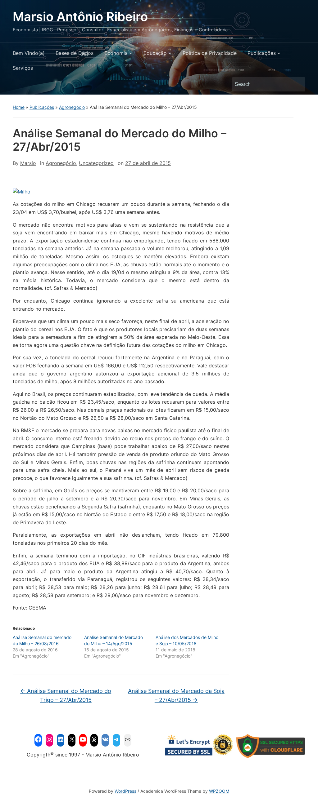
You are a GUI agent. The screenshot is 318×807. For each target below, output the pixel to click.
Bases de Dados (74, 53)
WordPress (125, 791)
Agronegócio (72, 107)
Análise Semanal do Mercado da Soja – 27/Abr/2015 (176, 695)
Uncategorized (96, 163)
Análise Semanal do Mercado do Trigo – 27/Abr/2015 (65, 695)
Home (19, 107)
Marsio (28, 163)
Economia (116, 53)
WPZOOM (219, 791)
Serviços (23, 68)
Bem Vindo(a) (29, 53)
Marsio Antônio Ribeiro (80, 16)
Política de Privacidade (210, 53)
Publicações (262, 53)
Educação (155, 53)
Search (297, 84)
